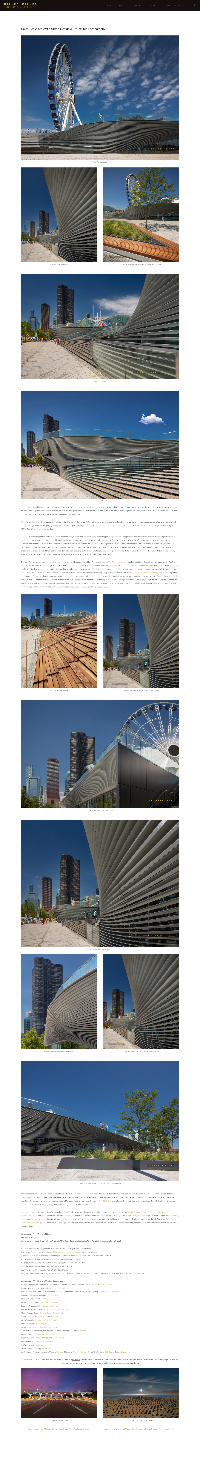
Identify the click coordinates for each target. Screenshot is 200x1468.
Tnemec (82, 1331)
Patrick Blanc (56, 1317)
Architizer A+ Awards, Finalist (69, 1252)
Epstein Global (53, 1295)
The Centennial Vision (117, 562)
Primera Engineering (50, 1302)
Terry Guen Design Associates (56, 1309)
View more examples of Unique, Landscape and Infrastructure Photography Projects (141, 1429)
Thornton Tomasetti (81, 1352)
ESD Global (109, 1352)
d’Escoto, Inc (125, 1352)
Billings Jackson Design (45, 1341)
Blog (153, 5)
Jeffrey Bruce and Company (48, 1306)
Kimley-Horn (42, 1345)
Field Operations (28, 1197)
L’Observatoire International (46, 1334)
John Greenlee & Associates (46, 1320)
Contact (180, 5)
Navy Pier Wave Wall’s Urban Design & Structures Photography (63, 29)
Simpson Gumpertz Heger (50, 1327)
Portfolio (139, 5)
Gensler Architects (60, 1288)
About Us (123, 5)
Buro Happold (46, 1299)
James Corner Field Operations (145, 573)
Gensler (59, 1352)
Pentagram (59, 1338)
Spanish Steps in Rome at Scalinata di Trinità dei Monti (148, 1212)
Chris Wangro (40, 1324)
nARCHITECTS (103, 1201)
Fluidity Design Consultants (51, 1313)
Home (110, 5)
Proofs (166, 5)
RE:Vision (46, 1348)
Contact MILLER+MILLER (32, 1360)
